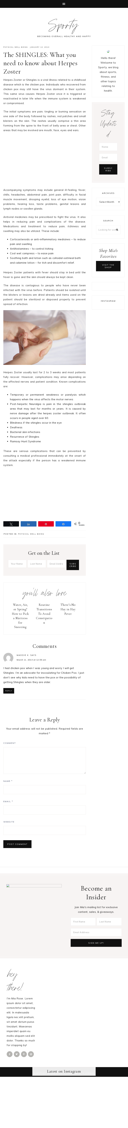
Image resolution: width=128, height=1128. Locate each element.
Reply (8, 691)
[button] (64, 4)
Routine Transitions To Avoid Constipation (44, 613)
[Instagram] (31, 1054)
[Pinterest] (24, 1054)
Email (8, 801)
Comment (9, 743)
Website (8, 822)
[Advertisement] (44, 159)
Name (7, 781)
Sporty (64, 27)
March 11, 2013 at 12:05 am (31, 660)
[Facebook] (10, 1054)
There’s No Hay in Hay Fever (68, 609)
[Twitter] (17, 1054)
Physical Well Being (15, 47)
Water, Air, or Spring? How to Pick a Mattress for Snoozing (20, 616)
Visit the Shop (108, 266)
